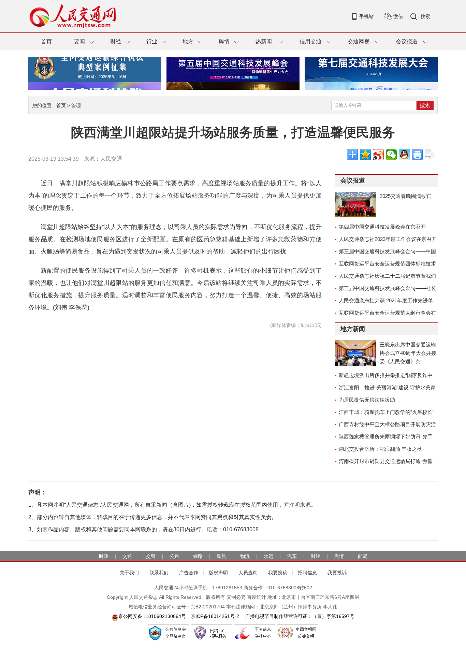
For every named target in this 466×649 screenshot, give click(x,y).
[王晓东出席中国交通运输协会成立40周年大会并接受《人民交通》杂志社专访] (355, 353)
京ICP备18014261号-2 (215, 616)
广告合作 (188, 572)
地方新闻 (352, 329)
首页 (46, 41)
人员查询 (248, 572)
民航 (221, 556)
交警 (151, 556)
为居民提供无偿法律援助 (367, 400)
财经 (115, 41)
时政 (103, 556)
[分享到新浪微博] (378, 154)
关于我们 (129, 572)
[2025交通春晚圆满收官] (355, 204)
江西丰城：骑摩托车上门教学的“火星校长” (386, 412)
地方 (188, 41)
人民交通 (111, 159)
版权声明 (218, 572)
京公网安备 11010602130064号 (152, 616)
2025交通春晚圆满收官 (406, 196)
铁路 (198, 556)
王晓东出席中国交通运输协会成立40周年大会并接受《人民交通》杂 (408, 353)
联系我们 (159, 572)
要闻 (79, 41)
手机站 (366, 16)
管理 (76, 105)
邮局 (362, 556)
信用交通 (310, 41)
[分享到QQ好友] (404, 154)
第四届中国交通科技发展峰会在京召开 (382, 227)
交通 (127, 556)
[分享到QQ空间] (365, 154)
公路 (174, 556)
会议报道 (407, 41)
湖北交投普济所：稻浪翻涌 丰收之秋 (380, 449)
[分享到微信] (391, 154)
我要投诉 (337, 572)
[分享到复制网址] (430, 154)
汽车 (292, 556)
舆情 (224, 41)
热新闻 (264, 41)
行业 (151, 41)
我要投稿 (277, 572)
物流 (245, 556)
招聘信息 (307, 572)
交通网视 (358, 41)
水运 (268, 556)
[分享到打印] (417, 154)
